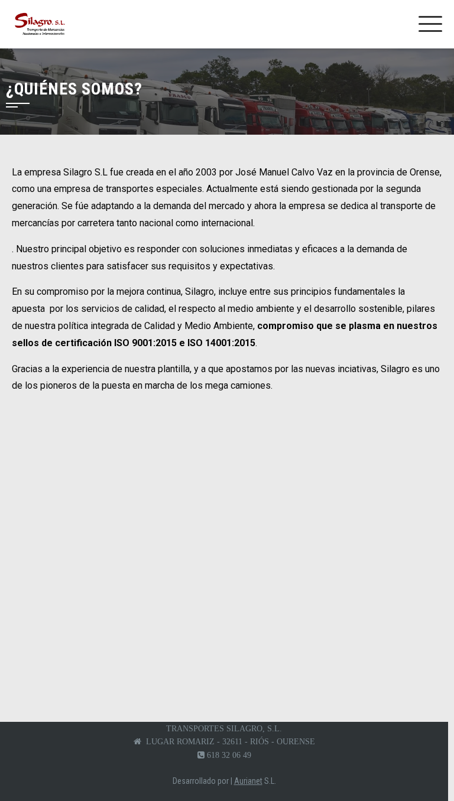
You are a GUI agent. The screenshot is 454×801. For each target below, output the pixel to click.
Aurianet (248, 781)
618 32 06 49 (229, 755)
